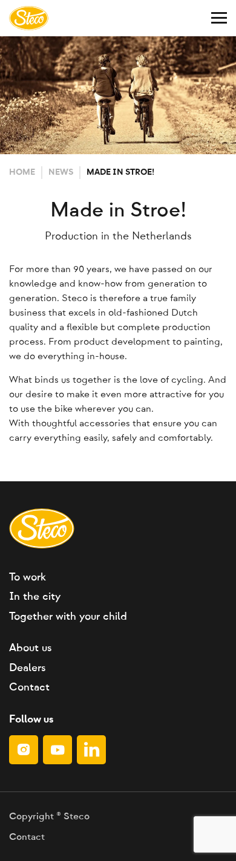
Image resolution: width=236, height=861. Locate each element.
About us (30, 648)
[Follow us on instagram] (23, 749)
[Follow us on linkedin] (91, 749)
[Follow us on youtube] (57, 749)
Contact (29, 687)
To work (27, 577)
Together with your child (68, 616)
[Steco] (28, 18)
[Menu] (219, 18)
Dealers (27, 668)
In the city (35, 596)
